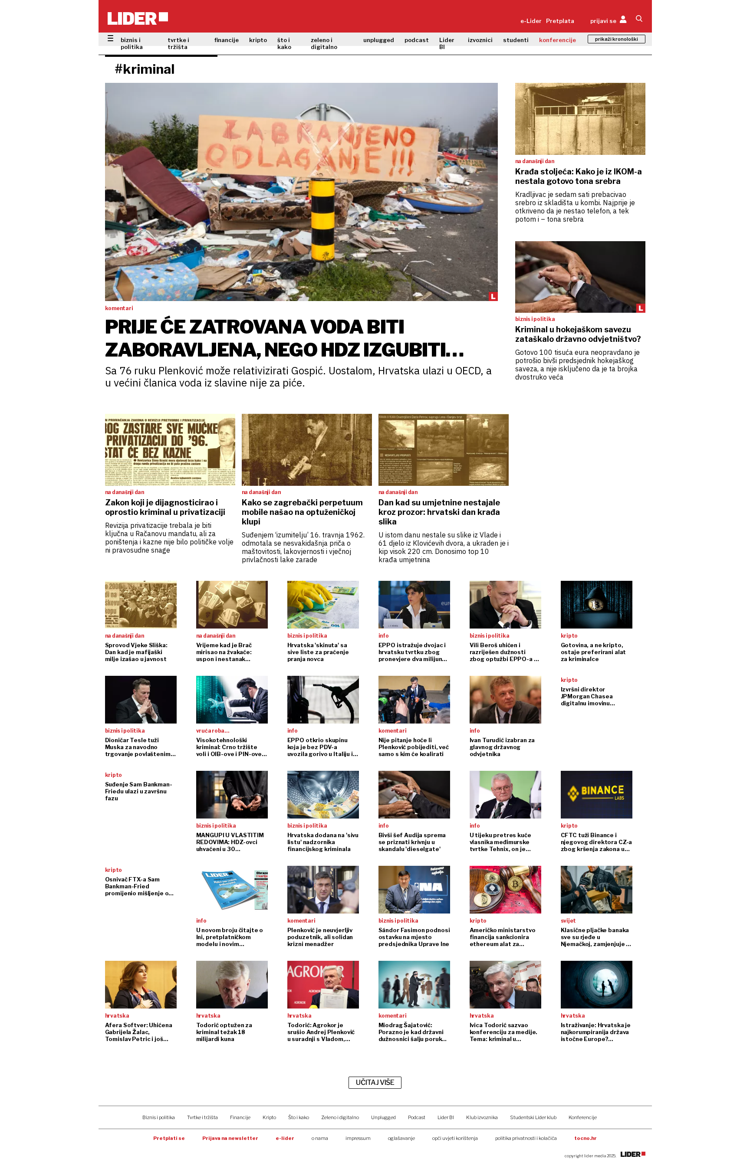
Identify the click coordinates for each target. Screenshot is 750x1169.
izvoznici (480, 39)
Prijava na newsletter (230, 1138)
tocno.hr (585, 1138)
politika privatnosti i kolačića (526, 1138)
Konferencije (583, 1117)
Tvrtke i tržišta (202, 1117)
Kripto (269, 1117)
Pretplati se (169, 1138)
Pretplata (560, 20)
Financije (240, 1117)
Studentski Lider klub (533, 1117)
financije (226, 39)
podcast (417, 39)
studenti (516, 39)
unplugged (378, 39)
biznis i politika (132, 43)
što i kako (284, 43)
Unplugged (383, 1117)
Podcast (416, 1117)
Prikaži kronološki (616, 39)
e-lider (285, 1138)
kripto (258, 39)
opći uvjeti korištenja (455, 1138)
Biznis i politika (158, 1117)
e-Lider (531, 20)
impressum (358, 1138)
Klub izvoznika (482, 1117)
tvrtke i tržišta (178, 43)
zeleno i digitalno (324, 43)
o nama (320, 1138)
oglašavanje (401, 1138)
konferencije (557, 39)
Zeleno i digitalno (340, 1117)
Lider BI (446, 43)
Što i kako (298, 1117)
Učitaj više (375, 1082)
